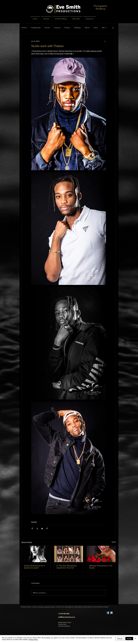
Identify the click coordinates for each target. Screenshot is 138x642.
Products (67, 28)
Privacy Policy (62, 624)
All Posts (24, 28)
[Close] (135, 638)
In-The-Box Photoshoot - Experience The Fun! (67, 567)
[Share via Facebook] (32, 528)
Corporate (57, 28)
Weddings (77, 28)
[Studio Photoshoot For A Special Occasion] (36, 554)
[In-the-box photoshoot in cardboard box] (68, 554)
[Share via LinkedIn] (42, 528)
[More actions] (105, 41)
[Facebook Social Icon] (108, 612)
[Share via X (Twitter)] (37, 528)
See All (114, 542)
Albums (87, 28)
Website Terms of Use (64, 622)
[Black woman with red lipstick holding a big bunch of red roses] (101, 554)
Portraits (47, 28)
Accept (129, 639)
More (103, 28)
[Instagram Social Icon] (111, 612)
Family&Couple (36, 28)
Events (96, 28)
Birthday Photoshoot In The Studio (100, 567)
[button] (113, 28)
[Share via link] (47, 528)
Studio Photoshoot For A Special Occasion (34, 567)
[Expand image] (68, 114)
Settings (119, 639)
